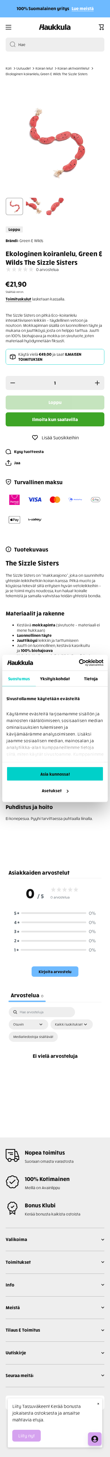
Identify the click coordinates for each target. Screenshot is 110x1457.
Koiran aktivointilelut (73, 68)
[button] (101, 27)
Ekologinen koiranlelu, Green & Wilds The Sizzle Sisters (46, 74)
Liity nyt (26, 1435)
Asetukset (52, 790)
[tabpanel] (55, 1062)
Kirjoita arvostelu (55, 971)
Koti (9, 68)
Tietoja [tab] (91, 678)
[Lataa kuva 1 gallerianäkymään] (14, 206)
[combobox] (55, 45)
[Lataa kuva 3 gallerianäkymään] (55, 206)
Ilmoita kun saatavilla (55, 419)
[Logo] (55, 27)
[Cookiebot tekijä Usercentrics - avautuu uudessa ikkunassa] (79, 663)
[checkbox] (33, 1037)
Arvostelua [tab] (27, 994)
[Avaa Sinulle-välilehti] (95, 1439)
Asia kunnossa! (55, 773)
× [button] (98, 1403)
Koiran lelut (44, 68)
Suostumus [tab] (19, 678)
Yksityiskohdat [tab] (55, 678)
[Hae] (11, 45)
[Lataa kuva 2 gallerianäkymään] (34, 206)
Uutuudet (23, 68)
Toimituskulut (18, 299)
